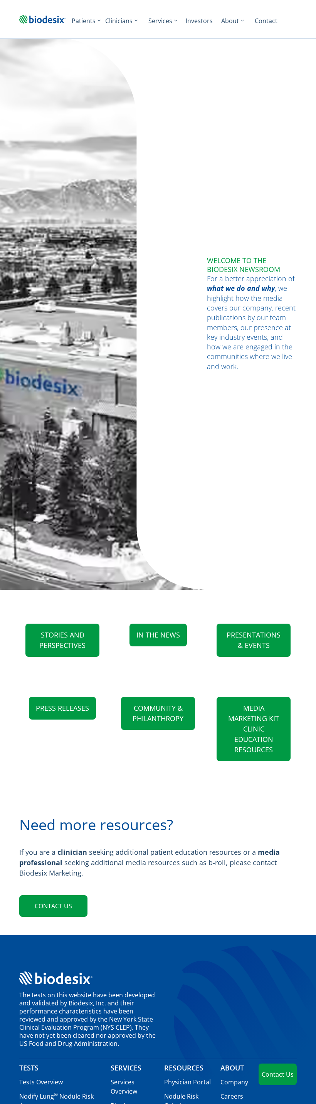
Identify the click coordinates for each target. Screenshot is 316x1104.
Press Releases (62, 708)
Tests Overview (41, 1082)
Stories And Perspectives (62, 640)
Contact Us (53, 906)
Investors (199, 21)
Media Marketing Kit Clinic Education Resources (253, 728)
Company (234, 1082)
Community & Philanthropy (158, 713)
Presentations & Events (254, 640)
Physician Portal (187, 1082)
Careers (231, 1096)
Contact (266, 21)
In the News (158, 634)
